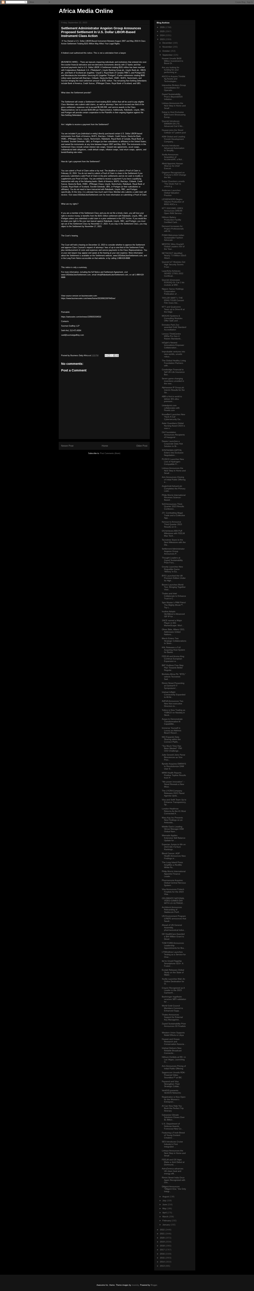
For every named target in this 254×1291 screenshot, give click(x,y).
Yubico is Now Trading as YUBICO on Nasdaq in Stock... (173, 712)
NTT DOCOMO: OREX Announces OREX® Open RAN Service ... (173, 210)
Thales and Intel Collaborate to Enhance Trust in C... (174, 596)
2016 (162, 1254)
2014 (162, 1262)
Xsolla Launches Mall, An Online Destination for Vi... (173, 981)
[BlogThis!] (108, 355)
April (164, 1212)
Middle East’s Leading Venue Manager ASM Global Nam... (173, 829)
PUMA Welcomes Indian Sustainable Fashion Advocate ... (173, 237)
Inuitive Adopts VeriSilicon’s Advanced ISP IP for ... (173, 614)
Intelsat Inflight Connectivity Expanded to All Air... (173, 694)
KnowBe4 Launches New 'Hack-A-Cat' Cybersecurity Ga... (173, 417)
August (165, 1196)
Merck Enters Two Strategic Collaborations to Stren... (174, 641)
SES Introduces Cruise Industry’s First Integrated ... (172, 1144)
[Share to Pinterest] (117, 355)
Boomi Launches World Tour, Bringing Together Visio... (174, 587)
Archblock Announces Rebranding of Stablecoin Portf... (172, 909)
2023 (162, 39)
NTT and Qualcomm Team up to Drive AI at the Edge (173, 309)
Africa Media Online (86, 11)
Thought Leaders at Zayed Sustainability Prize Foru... (172, 560)
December (167, 43)
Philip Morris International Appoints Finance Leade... (174, 873)
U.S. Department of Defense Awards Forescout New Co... (172, 1126)
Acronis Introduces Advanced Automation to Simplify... (173, 148)
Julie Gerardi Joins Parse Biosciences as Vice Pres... (173, 757)
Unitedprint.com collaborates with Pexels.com (171, 408)
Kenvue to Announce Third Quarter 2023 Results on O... (172, 524)
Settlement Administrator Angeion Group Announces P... (173, 551)
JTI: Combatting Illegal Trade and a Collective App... (173, 515)
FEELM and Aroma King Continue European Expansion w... (173, 658)
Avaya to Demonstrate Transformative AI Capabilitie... (172, 721)
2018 (162, 1245)
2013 (162, 1266)
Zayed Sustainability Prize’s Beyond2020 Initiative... (172, 96)
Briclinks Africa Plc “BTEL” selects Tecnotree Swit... (174, 676)
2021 (162, 1233)
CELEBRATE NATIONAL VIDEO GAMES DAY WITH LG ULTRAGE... (173, 900)
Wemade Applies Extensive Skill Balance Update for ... (173, 838)
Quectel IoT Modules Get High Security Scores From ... (173, 264)
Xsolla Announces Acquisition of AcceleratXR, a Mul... (173, 157)
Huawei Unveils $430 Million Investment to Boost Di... (172, 61)
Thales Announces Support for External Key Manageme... (172, 1017)
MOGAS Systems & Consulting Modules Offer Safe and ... (172, 318)
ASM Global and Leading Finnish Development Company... (173, 139)
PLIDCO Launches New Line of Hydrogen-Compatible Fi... (173, 461)
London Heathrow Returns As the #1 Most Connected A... (174, 811)
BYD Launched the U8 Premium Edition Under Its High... (174, 578)
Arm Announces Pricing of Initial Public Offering (174, 1067)
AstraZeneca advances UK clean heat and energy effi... (172, 1171)
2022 (162, 1229)
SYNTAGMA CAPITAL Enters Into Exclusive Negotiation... (172, 452)
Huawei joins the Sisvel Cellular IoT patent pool (174, 131)
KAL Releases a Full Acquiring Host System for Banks (173, 650)
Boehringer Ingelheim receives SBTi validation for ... (174, 999)
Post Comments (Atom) (110, 453)
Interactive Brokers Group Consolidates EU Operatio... (174, 87)
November (167, 47)
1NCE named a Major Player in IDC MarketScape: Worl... (173, 623)
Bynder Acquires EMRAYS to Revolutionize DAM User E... (174, 766)
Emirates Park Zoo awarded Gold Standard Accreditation (174, 327)
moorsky (135, 1285)
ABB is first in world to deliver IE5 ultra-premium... (172, 399)
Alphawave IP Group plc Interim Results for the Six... (173, 390)
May (164, 1208)
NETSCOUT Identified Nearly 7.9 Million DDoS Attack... (174, 255)
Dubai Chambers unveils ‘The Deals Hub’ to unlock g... (173, 183)
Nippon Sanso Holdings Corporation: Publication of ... (173, 291)
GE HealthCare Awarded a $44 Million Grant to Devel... (173, 936)
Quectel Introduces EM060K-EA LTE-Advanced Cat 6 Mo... (173, 123)
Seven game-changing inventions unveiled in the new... (173, 381)
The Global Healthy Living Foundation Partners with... (174, 363)
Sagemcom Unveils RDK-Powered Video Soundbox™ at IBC (173, 1075)
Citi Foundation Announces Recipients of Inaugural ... (173, 434)
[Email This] (106, 355)
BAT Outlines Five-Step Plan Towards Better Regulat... (172, 667)
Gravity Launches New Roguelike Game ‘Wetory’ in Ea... (172, 569)
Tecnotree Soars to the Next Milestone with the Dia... (174, 542)
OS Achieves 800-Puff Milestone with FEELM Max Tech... (173, 533)
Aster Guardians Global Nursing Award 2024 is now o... (173, 425)
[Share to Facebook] (114, 355)
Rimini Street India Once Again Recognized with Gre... (173, 1180)
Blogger (154, 1285)
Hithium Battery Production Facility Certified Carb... (171, 219)
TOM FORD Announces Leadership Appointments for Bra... (174, 945)
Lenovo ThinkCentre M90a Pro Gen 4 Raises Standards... (172, 336)
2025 (162, 31)
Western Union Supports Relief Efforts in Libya (173, 1033)
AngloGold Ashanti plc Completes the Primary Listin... (173, 488)
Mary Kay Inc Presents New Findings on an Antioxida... (172, 820)
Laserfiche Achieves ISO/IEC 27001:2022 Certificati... (172, 273)
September (167, 55)
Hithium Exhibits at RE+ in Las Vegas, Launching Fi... (174, 1059)
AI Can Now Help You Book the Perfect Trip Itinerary (173, 1108)
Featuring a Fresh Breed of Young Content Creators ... (173, 1135)
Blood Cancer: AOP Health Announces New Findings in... (174, 856)
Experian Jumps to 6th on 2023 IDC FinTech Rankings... (174, 847)
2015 (162, 1258)
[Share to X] (111, 355)
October (166, 51)
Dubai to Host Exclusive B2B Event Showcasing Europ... (174, 114)
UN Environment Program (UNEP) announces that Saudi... (174, 918)
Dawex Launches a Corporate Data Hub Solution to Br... (172, 443)
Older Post (141, 446)
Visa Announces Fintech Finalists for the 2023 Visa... (173, 891)
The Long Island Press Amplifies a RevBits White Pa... (172, 865)
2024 (162, 35)
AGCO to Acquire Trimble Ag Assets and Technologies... (173, 79)
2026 (162, 27)
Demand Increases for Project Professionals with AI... (173, 228)
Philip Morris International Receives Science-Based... (174, 497)
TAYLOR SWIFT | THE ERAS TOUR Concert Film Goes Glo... (173, 300)
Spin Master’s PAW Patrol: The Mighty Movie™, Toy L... (174, 605)
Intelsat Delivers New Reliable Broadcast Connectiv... (172, 1050)
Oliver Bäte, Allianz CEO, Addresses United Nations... (173, 632)
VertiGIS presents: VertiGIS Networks (171, 1091)
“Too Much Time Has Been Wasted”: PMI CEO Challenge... (172, 748)
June (165, 1204)
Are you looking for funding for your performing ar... (170, 70)
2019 (162, 1242)
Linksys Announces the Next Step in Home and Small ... (174, 105)
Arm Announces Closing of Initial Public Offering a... (174, 479)
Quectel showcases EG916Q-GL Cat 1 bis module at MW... (173, 282)
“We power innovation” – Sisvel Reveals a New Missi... (173, 784)
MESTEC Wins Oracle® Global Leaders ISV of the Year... (173, 246)
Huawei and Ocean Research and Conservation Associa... (174, 1041)
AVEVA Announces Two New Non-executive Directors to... (172, 703)
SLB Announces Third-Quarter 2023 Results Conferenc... (173, 506)
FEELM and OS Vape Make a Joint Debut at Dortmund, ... (173, 1162)
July (164, 1200)
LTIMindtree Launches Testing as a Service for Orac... (174, 954)
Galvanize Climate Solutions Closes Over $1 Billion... (173, 1117)
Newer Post (67, 446)
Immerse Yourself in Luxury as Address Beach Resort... (171, 730)
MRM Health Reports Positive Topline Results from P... (174, 775)
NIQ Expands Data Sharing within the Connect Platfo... (171, 739)
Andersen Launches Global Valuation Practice (171, 192)
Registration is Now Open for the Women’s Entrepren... (174, 1099)
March (165, 1216)
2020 (162, 1238)
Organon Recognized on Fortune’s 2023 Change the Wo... (174, 175)
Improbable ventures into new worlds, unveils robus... (173, 354)
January (166, 1224)
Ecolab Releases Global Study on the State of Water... (173, 972)
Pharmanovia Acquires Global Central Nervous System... (174, 882)
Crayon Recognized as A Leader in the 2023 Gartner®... (173, 990)
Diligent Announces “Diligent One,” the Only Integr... (174, 1189)
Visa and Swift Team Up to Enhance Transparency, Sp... (174, 802)
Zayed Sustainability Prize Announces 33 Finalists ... (174, 1026)
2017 (162, 1249)
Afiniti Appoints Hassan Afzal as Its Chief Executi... (172, 166)
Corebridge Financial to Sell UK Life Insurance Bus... (173, 372)
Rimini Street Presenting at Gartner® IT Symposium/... (173, 685)
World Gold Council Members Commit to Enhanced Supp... (172, 1008)
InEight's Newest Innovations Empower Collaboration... (173, 345)
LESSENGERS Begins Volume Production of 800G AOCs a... (173, 201)
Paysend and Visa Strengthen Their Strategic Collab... (171, 1084)
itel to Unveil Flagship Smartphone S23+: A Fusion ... (172, 963)
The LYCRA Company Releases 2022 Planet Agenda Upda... (173, 793)
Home (105, 446)
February (167, 1220)
